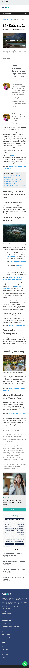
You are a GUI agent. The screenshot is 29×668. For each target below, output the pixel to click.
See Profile (15, 107)
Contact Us (5, 649)
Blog (4, 19)
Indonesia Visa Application (9, 629)
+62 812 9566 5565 (9, 611)
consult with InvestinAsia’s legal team (10, 54)
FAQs (3, 657)
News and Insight (6, 660)
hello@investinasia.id (8, 613)
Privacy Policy (5, 654)
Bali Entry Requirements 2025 (17, 325)
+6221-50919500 (8, 608)
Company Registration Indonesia (10, 626)
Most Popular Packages (8, 623)
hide (16, 173)
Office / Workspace (7, 637)
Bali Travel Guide (15, 156)
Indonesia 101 (9, 19)
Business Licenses (6, 634)
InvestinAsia (13, 666)
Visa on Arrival (13, 204)
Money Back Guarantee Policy (9, 652)
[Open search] (25, 13)
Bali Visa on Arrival (11, 256)
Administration (6, 631)
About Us (4, 646)
